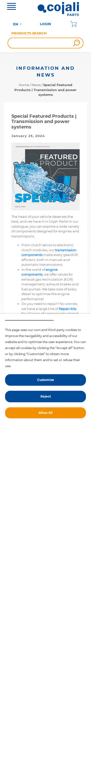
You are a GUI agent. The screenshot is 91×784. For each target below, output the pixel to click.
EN (16, 24)
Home (24, 85)
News (36, 85)
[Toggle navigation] (11, 7)
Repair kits (67, 309)
